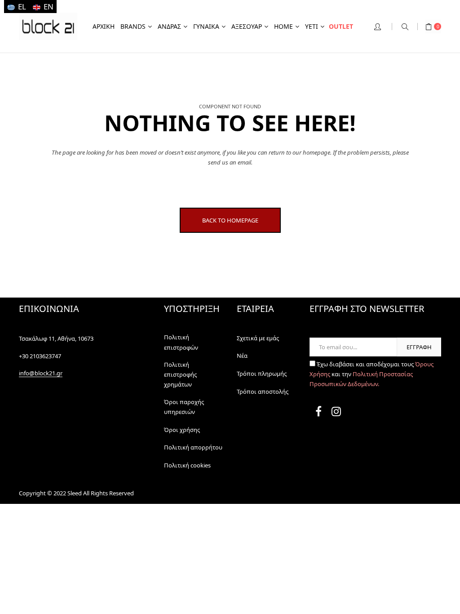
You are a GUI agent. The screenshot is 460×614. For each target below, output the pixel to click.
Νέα (242, 355)
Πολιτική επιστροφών (181, 342)
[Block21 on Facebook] (318, 413)
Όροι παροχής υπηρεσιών (184, 407)
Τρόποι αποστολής (262, 391)
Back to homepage (230, 220)
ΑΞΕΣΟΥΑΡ (246, 26)
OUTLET (341, 26)
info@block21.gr (40, 373)
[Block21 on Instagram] (336, 413)
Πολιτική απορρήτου (193, 447)
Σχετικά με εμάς (258, 338)
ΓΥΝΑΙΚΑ (206, 26)
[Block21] (48, 26)
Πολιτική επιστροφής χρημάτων (180, 374)
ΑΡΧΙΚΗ (104, 26)
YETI (311, 26)
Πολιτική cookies (187, 465)
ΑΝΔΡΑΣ (169, 26)
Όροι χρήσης (182, 430)
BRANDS (133, 26)
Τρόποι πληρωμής (262, 373)
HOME (283, 26)
